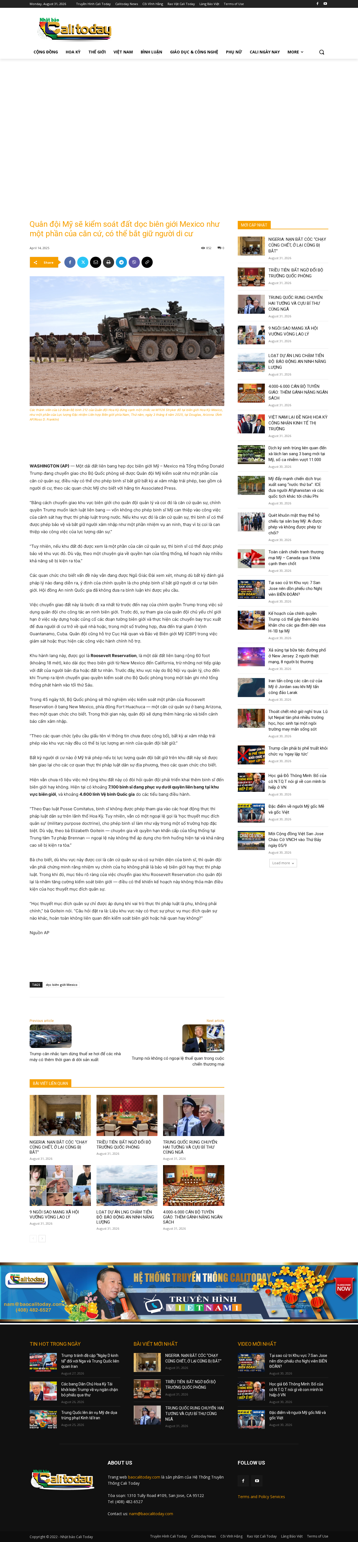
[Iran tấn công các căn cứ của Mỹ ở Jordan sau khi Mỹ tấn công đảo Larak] (251, 687)
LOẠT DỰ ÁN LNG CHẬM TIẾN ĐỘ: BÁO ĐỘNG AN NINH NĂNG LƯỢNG (125, 1217)
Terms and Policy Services (261, 1496)
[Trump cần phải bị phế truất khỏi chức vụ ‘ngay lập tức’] (251, 754)
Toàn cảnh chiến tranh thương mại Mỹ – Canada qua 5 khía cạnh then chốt (296, 557)
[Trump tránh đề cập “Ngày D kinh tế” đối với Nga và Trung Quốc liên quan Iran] (43, 1362)
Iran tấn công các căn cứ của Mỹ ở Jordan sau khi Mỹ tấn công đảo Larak (295, 686)
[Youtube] (325, 4)
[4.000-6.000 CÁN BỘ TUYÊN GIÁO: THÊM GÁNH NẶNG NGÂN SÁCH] (193, 1185)
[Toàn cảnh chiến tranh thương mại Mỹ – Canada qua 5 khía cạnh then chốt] (251, 558)
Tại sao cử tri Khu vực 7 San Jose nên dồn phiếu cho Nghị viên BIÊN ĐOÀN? (295, 588)
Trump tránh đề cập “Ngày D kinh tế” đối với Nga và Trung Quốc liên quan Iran (90, 1361)
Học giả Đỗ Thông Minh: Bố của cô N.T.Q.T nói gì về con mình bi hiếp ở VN (297, 781)
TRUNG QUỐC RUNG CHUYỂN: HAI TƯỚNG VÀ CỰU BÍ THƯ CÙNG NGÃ (190, 1147)
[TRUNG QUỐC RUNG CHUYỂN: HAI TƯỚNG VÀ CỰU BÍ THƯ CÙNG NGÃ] (193, 1115)
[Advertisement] (179, 101)
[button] (321, 52)
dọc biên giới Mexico (61, 985)
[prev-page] (33, 1238)
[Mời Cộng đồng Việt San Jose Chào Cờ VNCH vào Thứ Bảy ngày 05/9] (251, 840)
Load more (281, 863)
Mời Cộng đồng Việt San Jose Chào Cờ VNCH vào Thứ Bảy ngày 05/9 (296, 839)
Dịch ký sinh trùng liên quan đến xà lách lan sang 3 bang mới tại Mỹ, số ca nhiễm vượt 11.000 (297, 453)
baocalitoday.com (144, 1477)
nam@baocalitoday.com (151, 1513)
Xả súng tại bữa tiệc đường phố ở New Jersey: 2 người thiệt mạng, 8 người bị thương (297, 656)
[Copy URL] (147, 262)
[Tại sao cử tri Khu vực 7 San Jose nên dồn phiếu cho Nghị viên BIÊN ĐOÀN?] (251, 589)
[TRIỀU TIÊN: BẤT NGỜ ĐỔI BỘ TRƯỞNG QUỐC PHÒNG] (127, 1115)
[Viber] (134, 262)
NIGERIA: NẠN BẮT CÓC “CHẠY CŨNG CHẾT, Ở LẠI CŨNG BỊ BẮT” (58, 1147)
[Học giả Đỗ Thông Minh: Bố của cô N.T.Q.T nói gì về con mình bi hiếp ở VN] (251, 782)
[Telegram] (121, 262)
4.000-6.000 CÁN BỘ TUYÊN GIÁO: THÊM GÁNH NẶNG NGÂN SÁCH (192, 1217)
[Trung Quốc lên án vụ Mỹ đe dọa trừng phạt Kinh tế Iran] (43, 1419)
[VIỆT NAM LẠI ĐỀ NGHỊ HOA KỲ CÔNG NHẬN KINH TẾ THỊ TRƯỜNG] (251, 423)
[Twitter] (82, 262)
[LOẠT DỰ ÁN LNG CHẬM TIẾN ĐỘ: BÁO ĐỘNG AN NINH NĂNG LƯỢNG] (127, 1185)
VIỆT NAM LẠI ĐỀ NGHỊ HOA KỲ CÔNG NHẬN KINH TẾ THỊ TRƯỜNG (298, 423)
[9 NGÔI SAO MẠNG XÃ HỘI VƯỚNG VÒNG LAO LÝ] (60, 1185)
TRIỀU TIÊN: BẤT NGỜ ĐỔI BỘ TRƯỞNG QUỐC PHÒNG (123, 1145)
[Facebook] (317, 4)
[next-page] (42, 1238)
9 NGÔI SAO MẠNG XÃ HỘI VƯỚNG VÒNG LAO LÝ (54, 1215)
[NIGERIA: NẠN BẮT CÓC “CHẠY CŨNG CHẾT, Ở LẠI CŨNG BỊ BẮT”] (60, 1115)
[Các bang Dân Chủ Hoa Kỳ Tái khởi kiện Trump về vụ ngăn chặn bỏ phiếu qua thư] (43, 1391)
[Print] (108, 262)
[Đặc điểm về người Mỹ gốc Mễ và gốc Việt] (251, 813)
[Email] (95, 262)
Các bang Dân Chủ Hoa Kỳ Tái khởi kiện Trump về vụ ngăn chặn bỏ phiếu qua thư (89, 1389)
